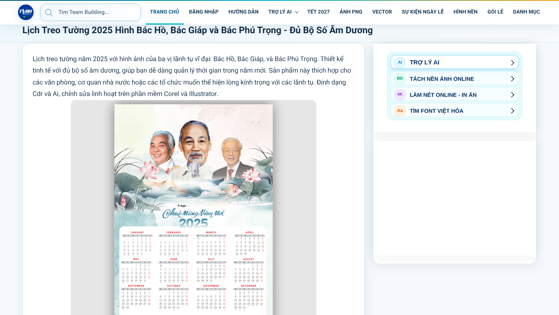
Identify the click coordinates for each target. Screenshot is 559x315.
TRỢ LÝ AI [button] (280, 12)
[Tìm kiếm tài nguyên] (49, 12)
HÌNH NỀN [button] (465, 12)
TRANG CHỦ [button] (164, 12)
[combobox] (90, 12)
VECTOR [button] (382, 12)
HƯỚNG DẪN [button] (243, 12)
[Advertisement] (454, 198)
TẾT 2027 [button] (318, 12)
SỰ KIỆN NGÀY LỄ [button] (423, 12)
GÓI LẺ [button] (495, 12)
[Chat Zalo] (551, 12)
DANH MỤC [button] (526, 12)
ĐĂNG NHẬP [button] (204, 12)
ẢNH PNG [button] (351, 12)
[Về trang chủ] (25, 12)
